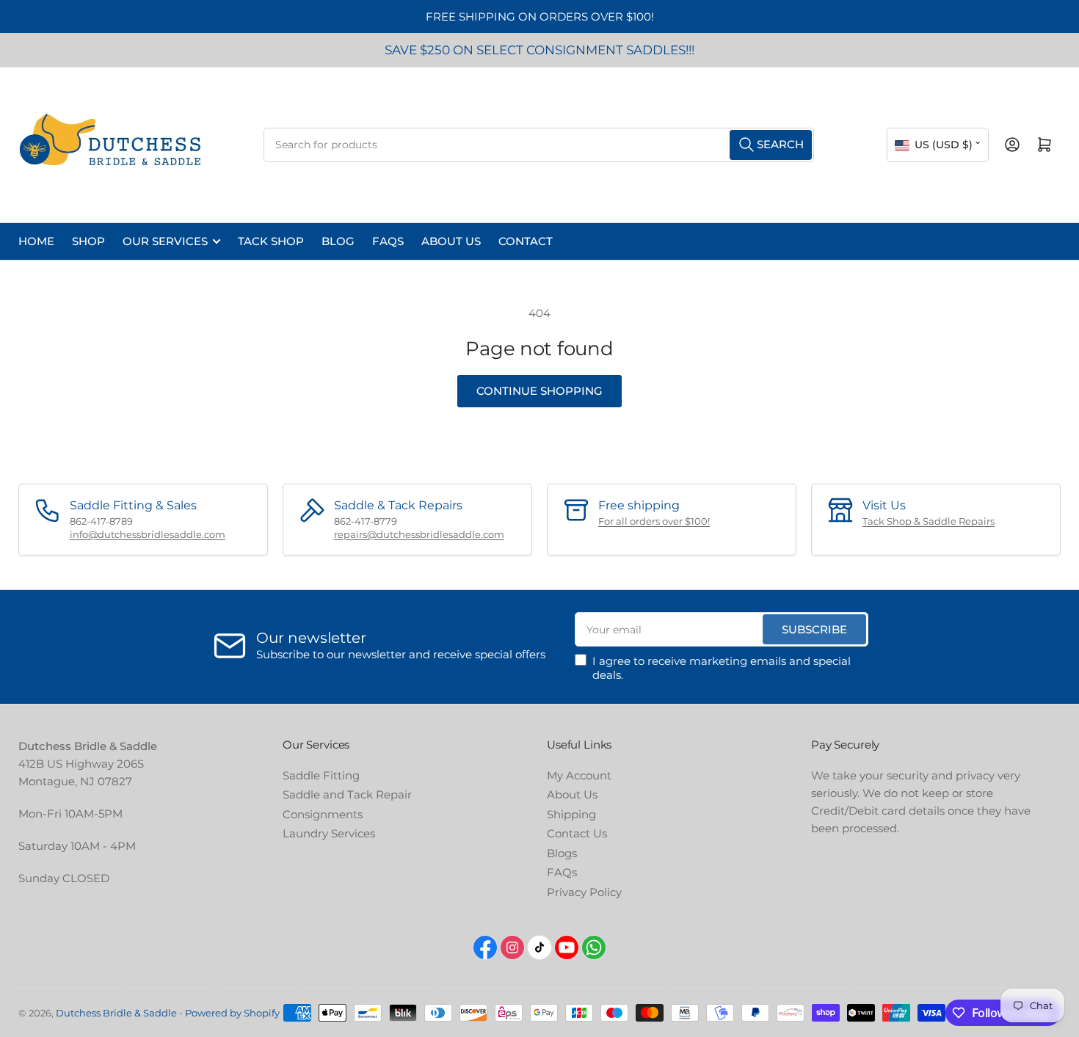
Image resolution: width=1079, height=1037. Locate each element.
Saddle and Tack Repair (347, 794)
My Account (579, 775)
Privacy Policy (584, 892)
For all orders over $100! (654, 521)
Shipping (571, 814)
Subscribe (814, 629)
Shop (88, 241)
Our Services (165, 241)
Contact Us (577, 833)
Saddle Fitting (321, 775)
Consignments (323, 814)
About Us (451, 241)
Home (36, 241)
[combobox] (539, 145)
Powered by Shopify (232, 1013)
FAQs (388, 241)
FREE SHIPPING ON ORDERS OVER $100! (540, 16)
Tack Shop (271, 241)
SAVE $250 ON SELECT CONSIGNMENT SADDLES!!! (539, 50)
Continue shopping (539, 391)
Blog (338, 241)
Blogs (562, 853)
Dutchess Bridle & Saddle (116, 1013)
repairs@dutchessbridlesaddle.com (419, 534)
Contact (525, 241)
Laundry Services (329, 833)
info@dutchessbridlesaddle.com (147, 534)
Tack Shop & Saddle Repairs (928, 521)
